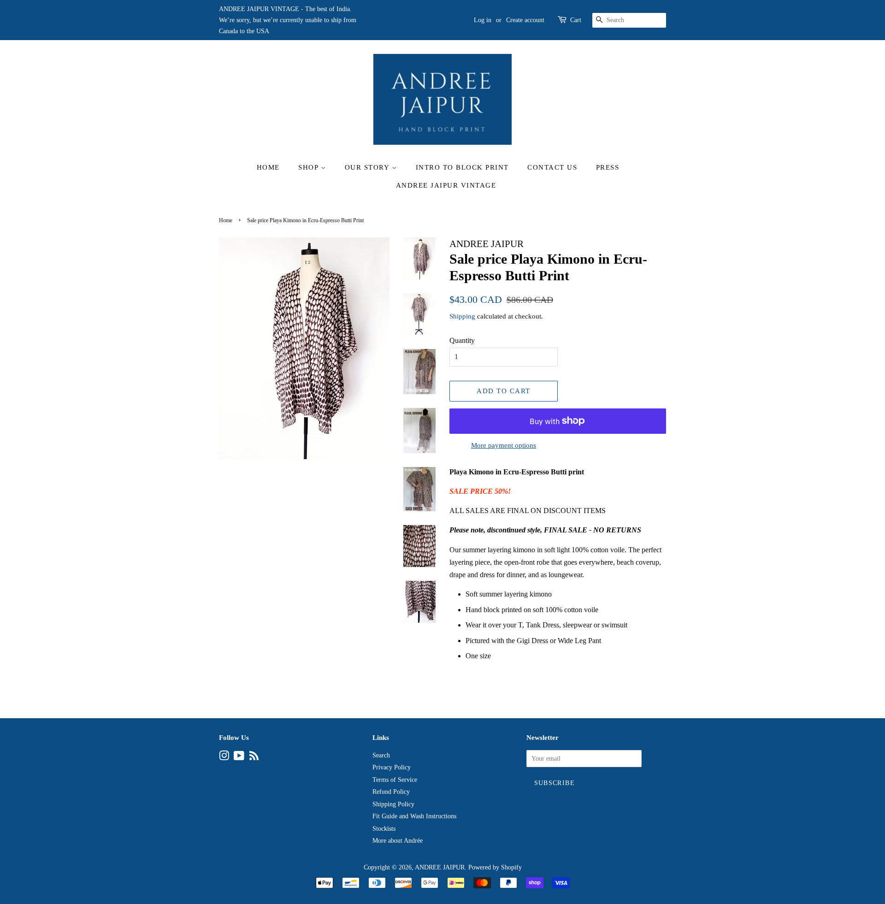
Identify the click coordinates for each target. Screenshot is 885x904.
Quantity (462, 340)
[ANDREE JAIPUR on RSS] (254, 757)
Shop (309, 167)
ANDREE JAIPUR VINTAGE (446, 185)
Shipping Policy (393, 804)
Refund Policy (391, 791)
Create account (525, 20)
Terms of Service (394, 779)
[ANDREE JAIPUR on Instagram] (224, 757)
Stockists (383, 828)
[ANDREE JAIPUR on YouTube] (239, 757)
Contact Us (552, 167)
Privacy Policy (391, 767)
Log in (482, 20)
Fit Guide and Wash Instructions (414, 816)
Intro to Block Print (462, 167)
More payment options (503, 445)
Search (381, 755)
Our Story (368, 167)
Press (608, 167)
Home (268, 167)
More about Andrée (397, 840)
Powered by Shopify (495, 867)
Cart (575, 20)
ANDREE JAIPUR (440, 867)
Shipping (462, 316)
